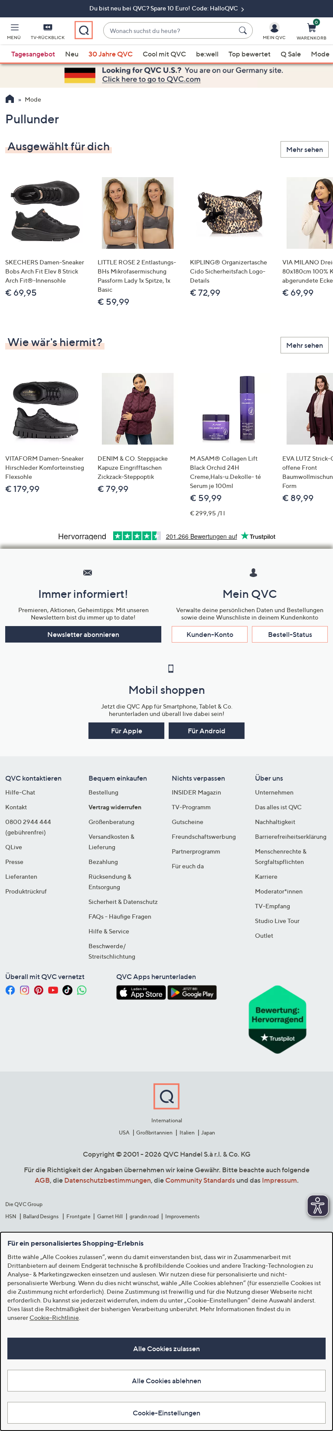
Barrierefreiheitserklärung (290, 836)
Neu (71, 53)
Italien (187, 1132)
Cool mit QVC (164, 53)
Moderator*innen (279, 891)
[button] (14, 33)
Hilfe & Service (108, 931)
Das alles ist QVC (278, 807)
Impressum (279, 1180)
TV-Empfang (272, 906)
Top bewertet (250, 53)
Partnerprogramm (196, 851)
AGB (42, 1180)
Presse (14, 861)
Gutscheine (187, 821)
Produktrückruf (26, 891)
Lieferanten (21, 876)
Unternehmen (274, 792)
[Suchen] (244, 30)
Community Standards (200, 1180)
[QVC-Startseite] (10, 100)
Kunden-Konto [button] (209, 634)
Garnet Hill (110, 1216)
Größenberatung (111, 821)
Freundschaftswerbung (204, 836)
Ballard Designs (41, 1216)
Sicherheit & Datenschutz (123, 901)
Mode (320, 53)
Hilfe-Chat (20, 792)
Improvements (182, 1216)
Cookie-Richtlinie (54, 1317)
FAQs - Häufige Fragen (119, 916)
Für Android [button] (206, 730)
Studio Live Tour (277, 920)
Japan (208, 1132)
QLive (13, 847)
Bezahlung (103, 861)
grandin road (144, 1216)
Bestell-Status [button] (290, 634)
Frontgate (78, 1216)
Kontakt (16, 807)
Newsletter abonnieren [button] (83, 634)
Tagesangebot (33, 53)
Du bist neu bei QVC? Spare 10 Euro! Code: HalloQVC (164, 8)
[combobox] (169, 31)
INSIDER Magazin (196, 792)
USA (124, 1132)
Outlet (264, 935)
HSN (10, 1216)
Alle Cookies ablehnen (166, 1380)
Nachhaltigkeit (275, 821)
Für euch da (188, 866)
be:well (207, 53)
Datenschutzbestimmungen (107, 1180)
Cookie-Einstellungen (166, 1412)
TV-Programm (191, 807)
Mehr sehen (304, 149)
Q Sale (291, 53)
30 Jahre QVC (110, 53)
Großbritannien (154, 1132)
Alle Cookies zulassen (166, 1348)
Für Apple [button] (126, 730)
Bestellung (103, 792)
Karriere (266, 876)
